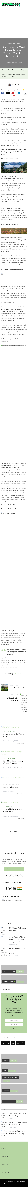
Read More (20, 743)
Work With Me (5, 1173)
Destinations (11, 43)
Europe (18, 43)
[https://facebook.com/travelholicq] (22, 1043)
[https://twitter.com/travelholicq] (13, 1043)
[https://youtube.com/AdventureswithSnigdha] (3, 1043)
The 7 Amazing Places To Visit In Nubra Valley (12, 786)
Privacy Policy (5, 1164)
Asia (4, 782)
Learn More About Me (14, 869)
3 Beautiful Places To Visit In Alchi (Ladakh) (13, 810)
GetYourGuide (18, 674)
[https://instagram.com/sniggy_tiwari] (8, 1043)
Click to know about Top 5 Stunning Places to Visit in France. (16, 651)
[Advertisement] (14, 24)
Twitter (5, 667)
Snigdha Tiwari (17, 84)
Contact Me (4, 1156)
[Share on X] (8, 93)
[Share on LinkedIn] (19, 93)
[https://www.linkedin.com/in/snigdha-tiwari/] (18, 1043)
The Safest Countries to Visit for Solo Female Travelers (17, 950)
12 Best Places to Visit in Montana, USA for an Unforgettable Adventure (17, 939)
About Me (4, 1148)
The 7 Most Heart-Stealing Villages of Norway (13, 762)
